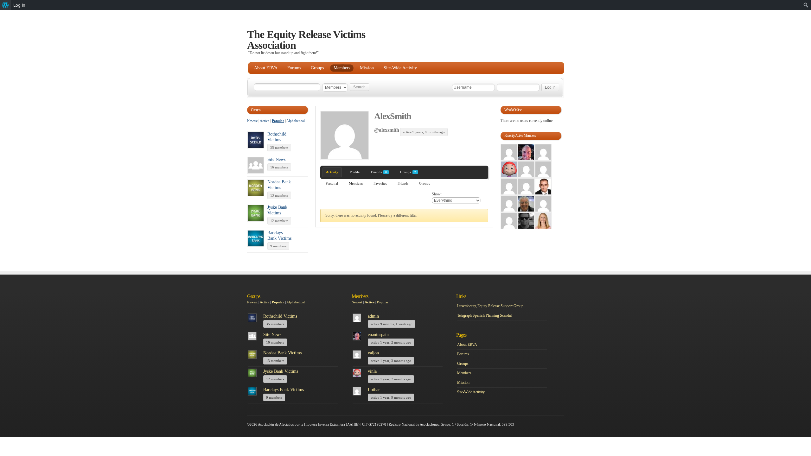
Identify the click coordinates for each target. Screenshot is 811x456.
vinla (372, 371)
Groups (317, 68)
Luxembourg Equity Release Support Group (490, 306)
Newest (252, 121)
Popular (278, 121)
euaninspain (378, 334)
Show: (437, 194)
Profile (355, 172)
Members (342, 68)
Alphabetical (295, 121)
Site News (276, 159)
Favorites (380, 183)
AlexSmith (392, 116)
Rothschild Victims (280, 316)
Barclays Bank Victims (283, 389)
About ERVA (266, 68)
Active (264, 121)
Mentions (356, 183)
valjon (373, 353)
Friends (379, 172)
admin (373, 316)
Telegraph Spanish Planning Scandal (484, 315)
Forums (294, 68)
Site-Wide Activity (400, 68)
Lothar (374, 389)
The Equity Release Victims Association (306, 39)
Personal (332, 183)
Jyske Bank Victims (280, 371)
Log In (19, 5)
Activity (332, 172)
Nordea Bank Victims (282, 353)
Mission (367, 68)
